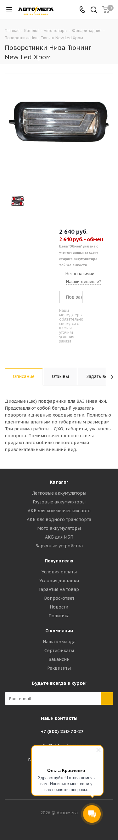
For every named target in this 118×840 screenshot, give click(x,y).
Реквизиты (59, 668)
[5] (38, 180)
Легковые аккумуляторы (59, 493)
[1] (14, 180)
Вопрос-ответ (59, 598)
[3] (26, 180)
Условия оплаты (59, 572)
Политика (59, 616)
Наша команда (59, 642)
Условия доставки (59, 580)
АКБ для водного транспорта (59, 519)
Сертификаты (59, 650)
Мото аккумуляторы (59, 528)
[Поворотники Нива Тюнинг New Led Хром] (59, 119)
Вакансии (59, 659)
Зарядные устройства (59, 546)
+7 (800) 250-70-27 (62, 731)
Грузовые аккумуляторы (59, 502)
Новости (59, 607)
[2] (20, 180)
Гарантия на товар (59, 589)
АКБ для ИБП (59, 537)
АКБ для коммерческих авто (59, 510)
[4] (32, 180)
